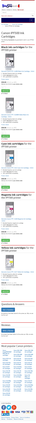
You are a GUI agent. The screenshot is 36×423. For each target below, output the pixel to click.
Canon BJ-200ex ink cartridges (27, 376)
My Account (21, 10)
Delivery (15, 9)
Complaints (9, 419)
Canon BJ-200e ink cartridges (18, 376)
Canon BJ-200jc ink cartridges (7, 381)
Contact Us (9, 9)
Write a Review (8, 330)
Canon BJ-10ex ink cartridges (29, 359)
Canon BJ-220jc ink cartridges (18, 385)
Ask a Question (8, 310)
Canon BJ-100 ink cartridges (6, 371)
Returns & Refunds (18, 419)
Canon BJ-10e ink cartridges (17, 359)
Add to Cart (5, 91)
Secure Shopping (5, 417)
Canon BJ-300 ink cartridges (17, 390)
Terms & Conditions (25, 417)
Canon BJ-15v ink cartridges (28, 363)
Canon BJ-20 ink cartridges (6, 367)
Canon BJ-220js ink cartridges (29, 385)
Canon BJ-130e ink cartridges (29, 371)
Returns (4, 9)
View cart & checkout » (7, 16)
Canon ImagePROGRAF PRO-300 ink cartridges (7, 352)
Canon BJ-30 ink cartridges (28, 367)
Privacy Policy (15, 417)
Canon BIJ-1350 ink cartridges (29, 351)
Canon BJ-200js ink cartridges (18, 381)
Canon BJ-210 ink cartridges (28, 381)
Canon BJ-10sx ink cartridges (7, 363)
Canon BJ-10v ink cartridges (17, 363)
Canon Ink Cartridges (17, 24)
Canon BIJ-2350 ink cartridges (29, 355)
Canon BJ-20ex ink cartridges (18, 367)
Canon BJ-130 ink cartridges (17, 371)
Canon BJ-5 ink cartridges (7, 359)
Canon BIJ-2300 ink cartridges (18, 355)
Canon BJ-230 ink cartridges (6, 390)
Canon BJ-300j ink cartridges (28, 390)
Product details (5, 79)
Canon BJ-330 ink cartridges (6, 394)
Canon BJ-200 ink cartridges (6, 376)
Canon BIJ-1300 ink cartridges (18, 351)
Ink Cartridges (4, 24)
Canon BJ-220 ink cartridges (6, 385)
